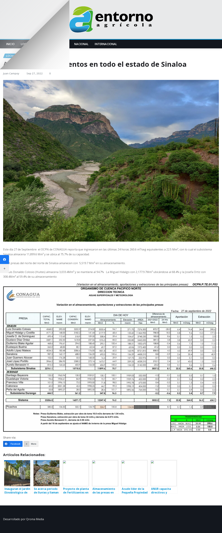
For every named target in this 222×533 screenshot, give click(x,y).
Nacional (81, 44)
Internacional (106, 44)
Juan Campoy (11, 73)
